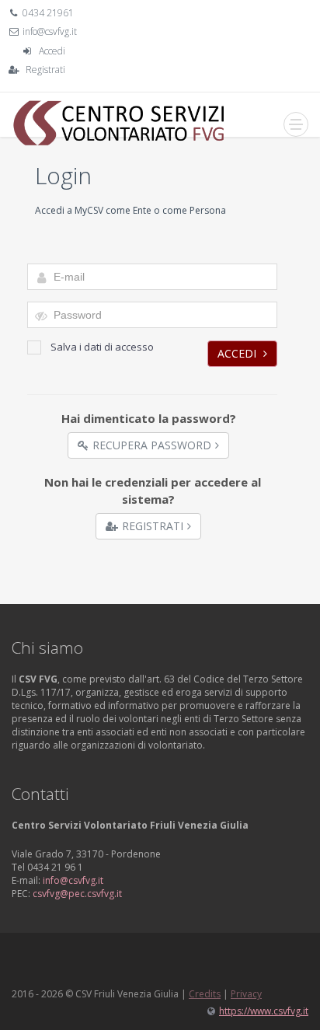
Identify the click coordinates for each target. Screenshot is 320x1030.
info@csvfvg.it (50, 31)
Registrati (45, 69)
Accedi (52, 51)
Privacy (246, 993)
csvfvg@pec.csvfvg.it (77, 893)
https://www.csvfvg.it (263, 1011)
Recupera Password (151, 445)
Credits (205, 993)
